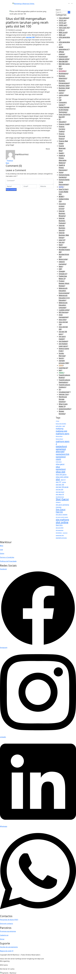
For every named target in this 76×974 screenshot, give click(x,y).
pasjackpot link (62, 454)
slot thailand (63, 341)
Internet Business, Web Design (64, 235)
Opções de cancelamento (9, 947)
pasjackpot (61, 446)
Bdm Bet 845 (63, 61)
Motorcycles (63, 259)
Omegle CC (63, 274)
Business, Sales (64, 86)
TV (60, 390)
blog (60, 69)
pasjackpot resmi (61, 457)
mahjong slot (61, 431)
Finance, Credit (64, 124)
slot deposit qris (60, 497)
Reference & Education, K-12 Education (64, 297)
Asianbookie (63, 57)
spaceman (65, 532)
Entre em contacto (6, 923)
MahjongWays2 (59, 439)
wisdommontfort (65, 409)
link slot (61, 242)
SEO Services (63, 312)
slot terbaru (59, 532)
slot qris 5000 (59, 528)
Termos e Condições (7, 557)
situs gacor (60, 464)
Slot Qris (59, 525)
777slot (57, 421)
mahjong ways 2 (62, 442)
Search (58, 10)
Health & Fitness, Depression (63, 167)
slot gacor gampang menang (62, 506)
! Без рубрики (63, 18)
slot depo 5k (60, 494)
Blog (1, 546)
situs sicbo (62, 320)
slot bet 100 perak (62, 487)
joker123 (62, 240)
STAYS (61, 365)
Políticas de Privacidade (8, 561)
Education (62, 122)
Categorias (61, 15)
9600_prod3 (63, 32)
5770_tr (61, 30)
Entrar (2, 939)
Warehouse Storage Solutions (63, 399)
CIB (60, 100)
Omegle (61, 271)
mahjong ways (62, 433)
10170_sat (62, 23)
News (61, 266)
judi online (59, 426)
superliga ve (63, 368)
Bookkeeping (63, 73)
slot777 (63, 480)
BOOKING (62, 71)
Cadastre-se (4, 935)
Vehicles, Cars (63, 394)
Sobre (2, 553)
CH (60, 98)
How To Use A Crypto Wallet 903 (63, 191)
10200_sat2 (63, 25)
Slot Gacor (62, 499)
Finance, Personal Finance (62, 136)
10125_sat (62, 20)
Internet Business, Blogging (62, 213)
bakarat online (64, 59)
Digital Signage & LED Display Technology (64, 109)
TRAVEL (61, 373)
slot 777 (58, 482)
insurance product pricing (62, 206)
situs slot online (62, 477)
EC (60, 119)
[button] (68, 3)
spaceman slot (60, 535)
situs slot (60, 471)
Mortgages (63, 247)
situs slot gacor (61, 474)
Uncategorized (64, 392)
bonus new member (61, 423)
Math (60, 245)
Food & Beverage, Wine (62, 148)
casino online (63, 95)
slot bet (64, 482)
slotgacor (58, 502)
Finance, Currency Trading (62, 129)
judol (63, 426)
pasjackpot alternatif (61, 450)
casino (61, 93)
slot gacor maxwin (61, 514)
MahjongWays (59, 436)
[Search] (69, 12)
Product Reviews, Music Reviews (64, 283)
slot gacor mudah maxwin (62, 517)
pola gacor (59, 462)
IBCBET (61, 197)
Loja (1, 550)
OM (60, 269)
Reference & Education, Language (63, 305)
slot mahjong (62, 519)
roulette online (64, 310)
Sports (61, 358)
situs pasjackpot (61, 467)
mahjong (59, 428)
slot (58, 479)
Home (61, 172)
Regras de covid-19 (6, 951)
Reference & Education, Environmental (64, 290)
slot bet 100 (30, 37)
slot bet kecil (60, 492)
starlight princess (61, 538)
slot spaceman (59, 530)
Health (61, 153)
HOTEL (61, 187)
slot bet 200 (59, 489)
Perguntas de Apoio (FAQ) (9, 920)
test (60, 370)
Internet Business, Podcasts (62, 220)
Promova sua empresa (8, 931)
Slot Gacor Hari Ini (61, 510)
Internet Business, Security (62, 227)
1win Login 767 (64, 28)
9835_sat (62, 35)
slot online (62, 522)
